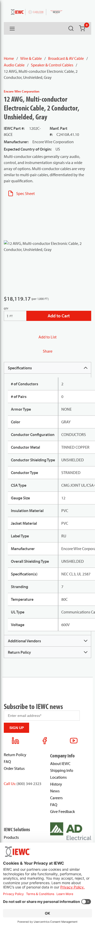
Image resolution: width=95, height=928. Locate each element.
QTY (6, 308)
